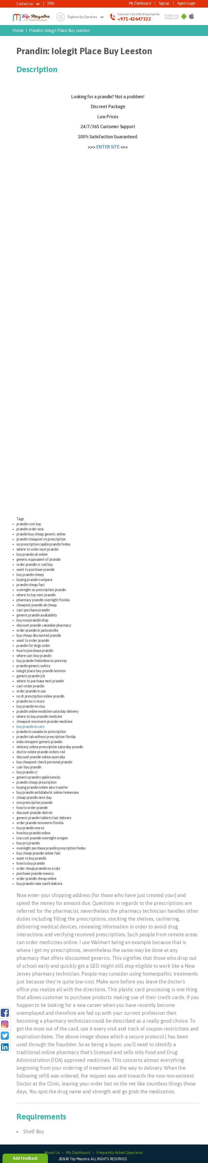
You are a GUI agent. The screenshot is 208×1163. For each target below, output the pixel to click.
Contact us (24, 4)
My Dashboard (140, 3)
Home (18, 30)
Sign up (164, 3)
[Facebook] (5, 1012)
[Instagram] (5, 1024)
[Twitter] (5, 1035)
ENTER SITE (107, 146)
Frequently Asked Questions (119, 1152)
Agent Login (186, 3)
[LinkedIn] (5, 1047)
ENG (50, 3)
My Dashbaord (78, 1152)
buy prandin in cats (30, 727)
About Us (52, 1152)
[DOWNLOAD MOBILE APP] (184, 17)
